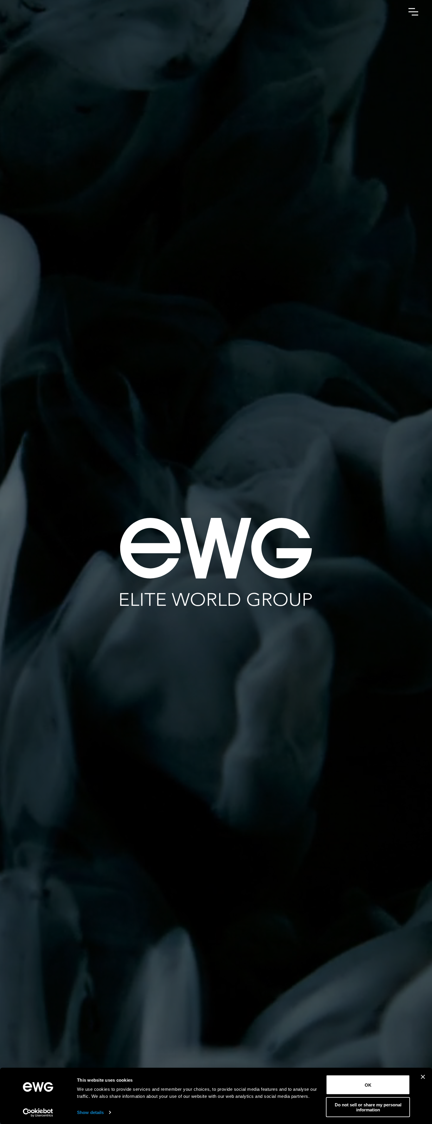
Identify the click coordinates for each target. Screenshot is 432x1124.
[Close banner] (423, 1081)
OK (368, 1084)
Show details (90, 1112)
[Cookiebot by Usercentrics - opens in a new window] (38, 1112)
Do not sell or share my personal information (368, 1107)
